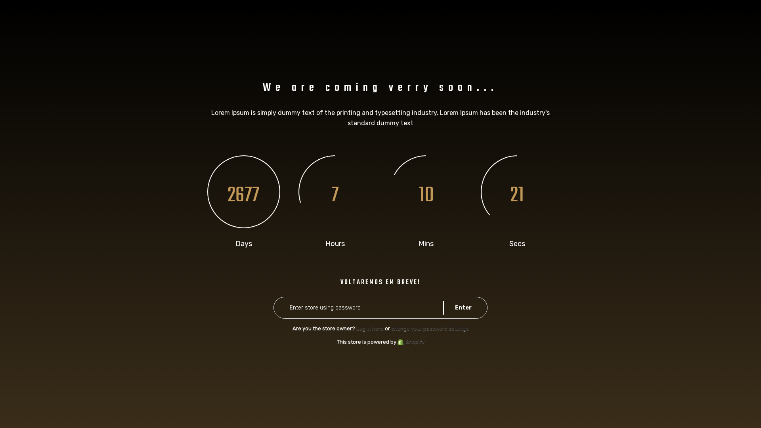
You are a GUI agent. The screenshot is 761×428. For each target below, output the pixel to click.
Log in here (370, 328)
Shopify (415, 342)
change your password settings (430, 328)
